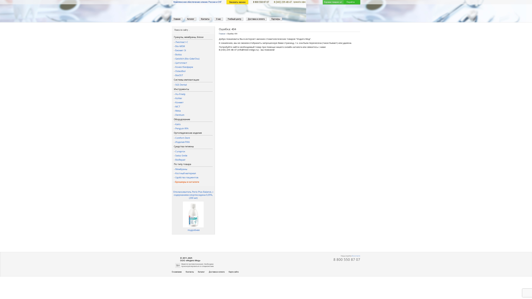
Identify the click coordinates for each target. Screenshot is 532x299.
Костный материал (185, 173)
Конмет (179, 102)
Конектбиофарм (184, 67)
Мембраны (181, 169)
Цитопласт (181, 62)
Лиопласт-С (181, 42)
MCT (177, 106)
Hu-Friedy (180, 94)
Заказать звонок (237, 2)
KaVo (178, 124)
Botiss (178, 54)
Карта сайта (234, 272)
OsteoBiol (180, 71)
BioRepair (180, 159)
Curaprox (180, 151)
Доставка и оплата (217, 272)
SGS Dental (181, 84)
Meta (178, 110)
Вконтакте (356, 256)
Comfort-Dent (182, 137)
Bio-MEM (180, 46)
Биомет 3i (180, 50)
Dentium (179, 114)
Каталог (201, 272)
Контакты (190, 272)
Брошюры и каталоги (187, 181)
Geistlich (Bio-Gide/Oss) (187, 58)
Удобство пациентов (186, 177)
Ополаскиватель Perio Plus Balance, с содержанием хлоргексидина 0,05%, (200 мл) (193, 194)
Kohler (178, 98)
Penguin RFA (181, 128)
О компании (177, 272)
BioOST (179, 75)
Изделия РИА (182, 142)
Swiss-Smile (181, 155)
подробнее (194, 230)
